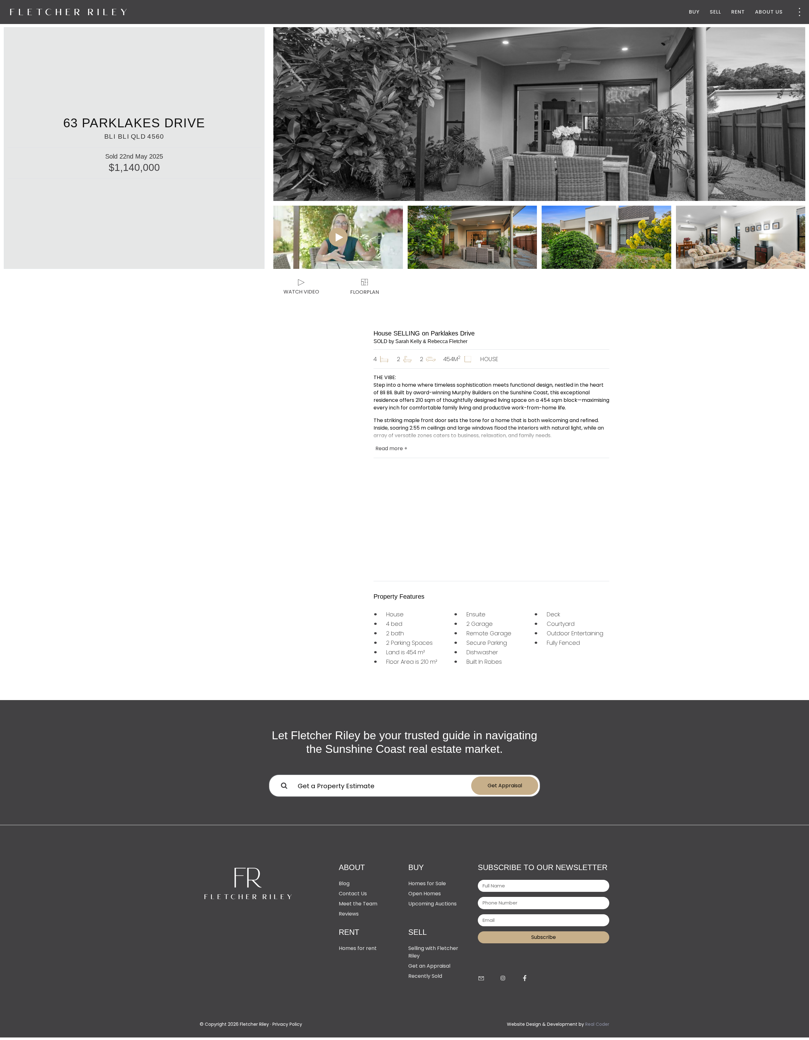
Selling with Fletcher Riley (433, 952)
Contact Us (353, 893)
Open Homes (424, 893)
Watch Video (301, 291)
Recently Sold (425, 976)
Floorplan (364, 292)
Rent (738, 11)
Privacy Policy (287, 1024)
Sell (715, 11)
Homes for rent (358, 948)
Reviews (349, 913)
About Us (769, 11)
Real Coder (597, 1024)
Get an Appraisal (429, 966)
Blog (344, 883)
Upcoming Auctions (432, 903)
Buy (694, 11)
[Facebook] (524, 979)
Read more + (391, 448)
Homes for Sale (427, 883)
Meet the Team (358, 903)
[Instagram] (503, 979)
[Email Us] (481, 979)
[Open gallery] (539, 114)
